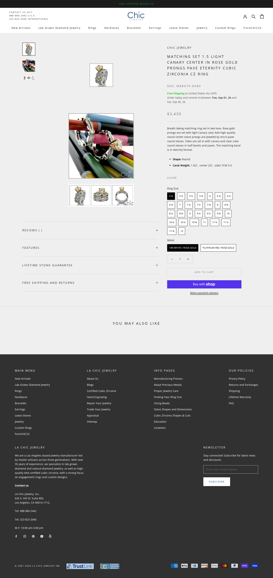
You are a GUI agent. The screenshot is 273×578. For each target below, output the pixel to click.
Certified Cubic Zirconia (101, 391)
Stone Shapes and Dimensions (173, 409)
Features (31, 248)
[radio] (171, 196)
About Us (92, 378)
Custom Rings (225, 28)
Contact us (22, 485)
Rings (92, 28)
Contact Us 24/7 (20, 12)
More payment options (204, 293)
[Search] (254, 16)
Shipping (234, 391)
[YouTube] (41, 536)
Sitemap (92, 421)
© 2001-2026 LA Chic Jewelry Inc (37, 565)
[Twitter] (185, 177)
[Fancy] (50, 536)
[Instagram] (24, 536)
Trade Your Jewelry (98, 409)
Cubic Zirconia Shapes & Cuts (172, 415)
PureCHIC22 (252, 28)
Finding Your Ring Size (168, 397)
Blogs (90, 385)
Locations (160, 427)
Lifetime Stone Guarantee (47, 265)
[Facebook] (180, 177)
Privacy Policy (237, 378)
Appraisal (93, 415)
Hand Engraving (97, 397)
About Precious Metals (168, 385)
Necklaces (111, 28)
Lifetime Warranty (240, 397)
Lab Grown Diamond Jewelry (59, 28)
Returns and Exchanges (243, 385)
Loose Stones (179, 28)
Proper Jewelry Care (166, 391)
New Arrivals (21, 28)
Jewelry (202, 28)
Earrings (155, 28)
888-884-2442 (18, 15)
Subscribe (217, 481)
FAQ (231, 403)
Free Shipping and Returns (48, 283)
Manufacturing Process (168, 378)
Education (160, 421)
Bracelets (134, 28)
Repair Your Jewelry (99, 403)
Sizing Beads (162, 403)
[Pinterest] (190, 177)
